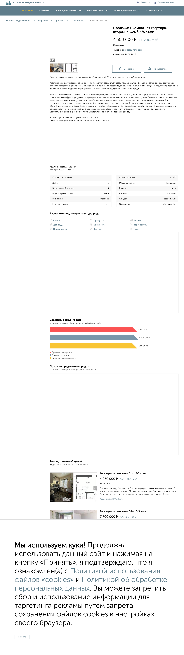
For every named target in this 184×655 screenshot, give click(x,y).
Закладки (145, 2)
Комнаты (44, 11)
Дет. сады (58, 225)
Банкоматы (99, 225)
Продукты (98, 221)
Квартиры (27, 11)
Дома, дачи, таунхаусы (68, 11)
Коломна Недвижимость (19, 21)
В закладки (129, 69)
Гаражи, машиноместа (127, 11)
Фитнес (97, 229)
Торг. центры (140, 225)
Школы (56, 221)
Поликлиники (60, 229)
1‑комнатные (77, 21)
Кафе (136, 229)
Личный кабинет (166, 2)
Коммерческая (154, 11)
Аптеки (137, 221)
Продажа (60, 21)
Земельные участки (97, 11)
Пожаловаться (160, 69)
